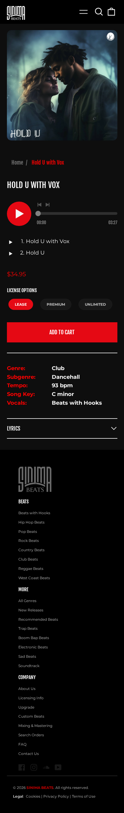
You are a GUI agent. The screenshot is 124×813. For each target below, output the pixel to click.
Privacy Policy (56, 796)
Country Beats (31, 550)
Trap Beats (28, 628)
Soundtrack (28, 665)
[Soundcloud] (46, 767)
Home (17, 162)
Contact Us (28, 753)
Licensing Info (31, 698)
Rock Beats (28, 540)
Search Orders (31, 735)
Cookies (33, 796)
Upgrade (26, 707)
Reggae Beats (30, 568)
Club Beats (28, 559)
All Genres (27, 600)
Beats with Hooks (34, 513)
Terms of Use (83, 796)
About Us (27, 688)
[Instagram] (33, 767)
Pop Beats (27, 531)
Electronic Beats (33, 647)
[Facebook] (21, 767)
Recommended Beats (38, 619)
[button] (99, 11)
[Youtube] (58, 767)
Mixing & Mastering (35, 725)
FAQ (22, 744)
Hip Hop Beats (31, 522)
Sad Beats (27, 656)
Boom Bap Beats (33, 637)
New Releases (30, 610)
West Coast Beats (34, 578)
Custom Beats (31, 716)
